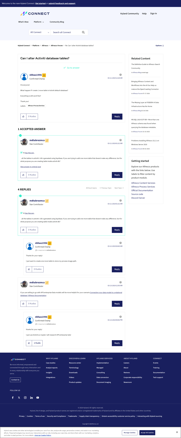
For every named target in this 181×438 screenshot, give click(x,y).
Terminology (74, 368)
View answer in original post (30, 167)
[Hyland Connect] (34, 14)
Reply (117, 116)
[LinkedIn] (31, 398)
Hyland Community (129, 13)
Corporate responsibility (133, 377)
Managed (100, 368)
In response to (46, 250)
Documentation (159, 372)
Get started (40, 3)
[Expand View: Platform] (43, 22)
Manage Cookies (129, 432)
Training (156, 368)
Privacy (22, 416)
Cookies (30, 416)
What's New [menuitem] (23, 22)
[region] (90, 432)
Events (155, 363)
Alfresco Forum (57, 45)
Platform (35, 45)
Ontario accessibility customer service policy (118, 416)
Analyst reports (51, 368)
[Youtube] (37, 398)
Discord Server (138, 197)
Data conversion (103, 377)
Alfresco (45, 45)
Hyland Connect (24, 45)
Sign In (153, 13)
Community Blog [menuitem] (57, 22)
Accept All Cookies (147, 432)
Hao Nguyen (29, 153)
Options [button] (159, 45)
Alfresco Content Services (143, 183)
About (126, 368)
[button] (23, 116)
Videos (71, 377)
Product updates (75, 382)
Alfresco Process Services (36, 106)
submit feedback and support (62, 3)
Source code (137, 194)
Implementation (103, 363)
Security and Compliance (56, 416)
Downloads (73, 372)
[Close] (177, 432)
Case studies (50, 363)
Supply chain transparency (89, 416)
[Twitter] (19, 398)
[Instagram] (25, 398)
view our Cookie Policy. (42, 435)
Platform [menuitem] (37, 22)
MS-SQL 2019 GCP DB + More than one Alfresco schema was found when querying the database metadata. (145, 123)
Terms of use (40, 416)
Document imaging (104, 382)
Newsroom (128, 382)
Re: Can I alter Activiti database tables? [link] (79, 45)
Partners (127, 372)
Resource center (75, 363)
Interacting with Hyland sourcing (149, 416)
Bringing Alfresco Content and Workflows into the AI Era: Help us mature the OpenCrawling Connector (145, 85)
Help (144, 13)
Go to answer (73, 67)
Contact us (15, 380)
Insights (49, 372)
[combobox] (69, 32)
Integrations (50, 377)
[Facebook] (13, 398)
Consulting (101, 372)
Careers (126, 363)
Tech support (158, 377)
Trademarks (72, 416)
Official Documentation (142, 190)
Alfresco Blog (137, 72)
